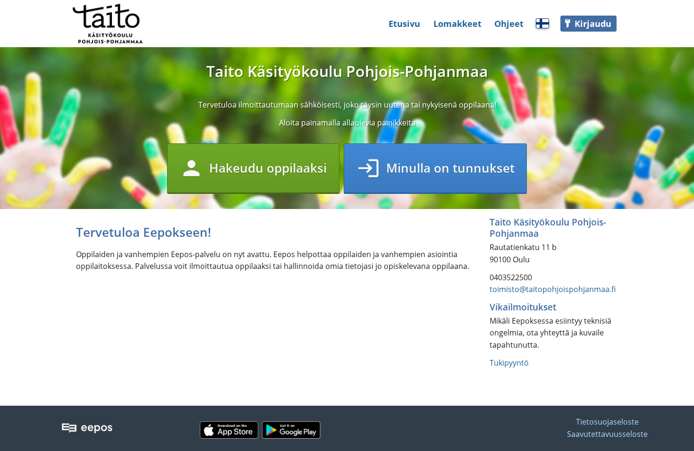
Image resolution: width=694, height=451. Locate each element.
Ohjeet (509, 23)
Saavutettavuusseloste (607, 434)
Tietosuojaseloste (607, 422)
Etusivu (404, 23)
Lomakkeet (457, 23)
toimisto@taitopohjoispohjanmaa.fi (553, 289)
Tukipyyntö (509, 363)
